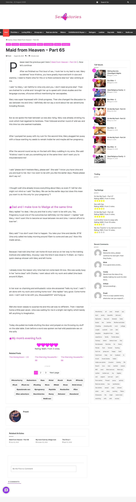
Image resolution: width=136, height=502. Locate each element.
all (106, 311)
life (124, 362)
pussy (114, 380)
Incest (97, 358)
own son (110, 377)
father (105, 340)
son (102, 391)
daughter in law (108, 333)
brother (109, 322)
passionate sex (24, 389)
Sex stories (98, 387)
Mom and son (110, 369)
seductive (65, 389)
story (108, 391)
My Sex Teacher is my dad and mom (107, 228)
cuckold (104, 329)
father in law (113, 340)
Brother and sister (119, 322)
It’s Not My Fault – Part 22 (116, 118)
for (114, 344)
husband (117, 355)
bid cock (118, 315)
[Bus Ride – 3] (100, 131)
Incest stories (106, 358)
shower (62, 394)
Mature (63, 32)
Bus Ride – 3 (111, 128)
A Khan (105, 284)
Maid (57, 385)
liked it (97, 366)
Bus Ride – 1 (111, 80)
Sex (76, 389)
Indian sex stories (100, 362)
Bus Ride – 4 (111, 147)
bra (103, 322)
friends (80, 380)
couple (97, 329)
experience (98, 337)
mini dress (77, 385)
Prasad (107, 380)
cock (61, 380)
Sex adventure (23, 394)
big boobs (98, 319)
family (106, 337)
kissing (118, 362)
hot (111, 355)
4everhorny (17, 380)
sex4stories (39, 394)
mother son (105, 373)
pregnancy (40, 389)
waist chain (119, 395)
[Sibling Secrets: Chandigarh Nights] (100, 74)
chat (51, 380)
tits (105, 395)
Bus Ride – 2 (111, 99)
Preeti (9, 56)
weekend (74, 394)
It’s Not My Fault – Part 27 (103, 196)
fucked (110, 348)
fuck (15, 385)
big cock (106, 319)
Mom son (120, 369)
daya (117, 333)
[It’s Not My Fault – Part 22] (100, 121)
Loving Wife (26, 32)
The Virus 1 (66, 440)
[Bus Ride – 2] (100, 102)
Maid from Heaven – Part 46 (19, 440)
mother (97, 373)
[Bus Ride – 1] (100, 83)
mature (123, 366)
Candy (105, 272)
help (106, 355)
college (123, 326)
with (110, 398)
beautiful (110, 315)
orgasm (103, 377)
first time (108, 344)
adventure (32, 380)
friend (120, 344)
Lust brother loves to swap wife (106, 220)
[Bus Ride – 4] (100, 150)
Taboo (122, 391)
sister (96, 391)
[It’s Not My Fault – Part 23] (100, 112)
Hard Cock (98, 355)
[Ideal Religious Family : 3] (100, 159)
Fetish (119, 32)
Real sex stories (51, 32)
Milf (96, 369)
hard (119, 351)
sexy (52, 394)
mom (102, 369)
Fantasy (97, 340)
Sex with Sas (99, 204)
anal (111, 311)
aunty (102, 315)
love (48, 385)
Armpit (117, 311)
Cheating (98, 326)
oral (96, 377)
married (115, 366)
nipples (119, 373)
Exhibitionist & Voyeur (77, 32)
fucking (38, 385)
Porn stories (98, 380)
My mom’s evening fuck (26, 338)
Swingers (92, 32)
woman (117, 398)
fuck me (26, 385)
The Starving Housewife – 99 (46, 358)
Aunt (96, 315)
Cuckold (15, 44)
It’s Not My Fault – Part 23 (116, 109)
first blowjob (99, 344)
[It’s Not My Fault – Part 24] (100, 140)
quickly (121, 380)
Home (9, 40)
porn (117, 377)
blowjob (114, 319)
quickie (53, 389)
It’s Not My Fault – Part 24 (116, 137)
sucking (115, 391)
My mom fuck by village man (46, 440)
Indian (114, 358)
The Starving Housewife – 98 (72, 358)
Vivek (105, 250)
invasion (110, 362)
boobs (97, 322)
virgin (111, 395)
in (123, 355)
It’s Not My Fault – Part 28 (103, 212)
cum (70, 380)
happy (113, 351)
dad (117, 329)
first (121, 340)
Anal (6, 32)
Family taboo (115, 337)
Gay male (110, 32)
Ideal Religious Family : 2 (116, 90)
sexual (107, 387)
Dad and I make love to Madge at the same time (42, 206)
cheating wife (108, 326)
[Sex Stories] (68, 17)
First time (14, 32)
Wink (105, 262)
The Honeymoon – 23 (19, 357)
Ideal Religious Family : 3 (116, 156)
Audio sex (129, 32)
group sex (106, 351)
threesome (98, 395)
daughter (98, 333)
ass (43, 380)
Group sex (38, 32)
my (113, 373)
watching (98, 398)
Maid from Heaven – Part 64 (64, 62)
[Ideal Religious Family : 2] (100, 93)
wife (105, 398)
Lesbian (101, 32)
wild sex (47, 398)
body (121, 319)
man (66, 385)
